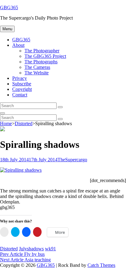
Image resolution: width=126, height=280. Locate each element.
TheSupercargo (72, 159)
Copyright (22, 89)
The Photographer (41, 50)
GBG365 (9, 7)
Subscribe (21, 83)
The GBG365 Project (45, 56)
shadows (35, 248)
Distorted (23, 123)
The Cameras (37, 67)
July (23, 248)
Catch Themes (101, 265)
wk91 (50, 248)
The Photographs (40, 61)
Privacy (19, 78)
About (18, 45)
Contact (19, 94)
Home (6, 123)
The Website (36, 72)
